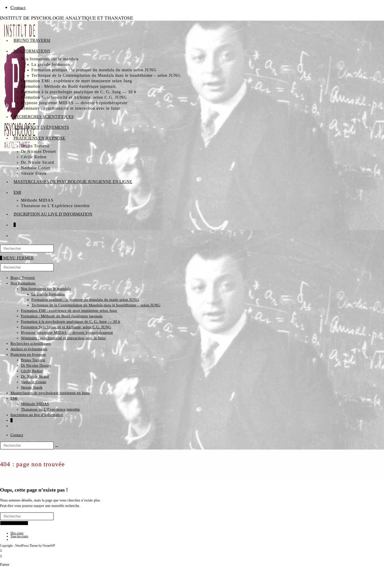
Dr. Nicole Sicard (35, 376)
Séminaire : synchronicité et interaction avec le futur (63, 338)
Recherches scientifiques (30, 343)
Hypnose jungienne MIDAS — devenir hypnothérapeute (67, 332)
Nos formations (23, 283)
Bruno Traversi (22, 278)
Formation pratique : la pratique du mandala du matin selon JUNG (85, 300)
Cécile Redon (32, 371)
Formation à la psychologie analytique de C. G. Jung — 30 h (70, 321)
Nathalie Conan (33, 382)
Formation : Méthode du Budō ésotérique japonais (62, 316)
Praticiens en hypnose (28, 354)
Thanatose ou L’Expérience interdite (50, 409)
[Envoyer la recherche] (57, 446)
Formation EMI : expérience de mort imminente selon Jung (69, 310)
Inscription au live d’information (36, 415)
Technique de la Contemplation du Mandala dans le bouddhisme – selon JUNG (95, 305)
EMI (14, 398)
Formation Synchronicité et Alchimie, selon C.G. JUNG (66, 327)
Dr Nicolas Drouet (36, 365)
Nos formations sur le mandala (46, 289)
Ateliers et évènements (28, 349)
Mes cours (17, 533)
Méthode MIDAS (35, 404)
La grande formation (48, 294)
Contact (18, 7)
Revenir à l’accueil (14, 523)
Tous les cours (19, 536)
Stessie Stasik (32, 387)
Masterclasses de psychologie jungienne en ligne (50, 393)
